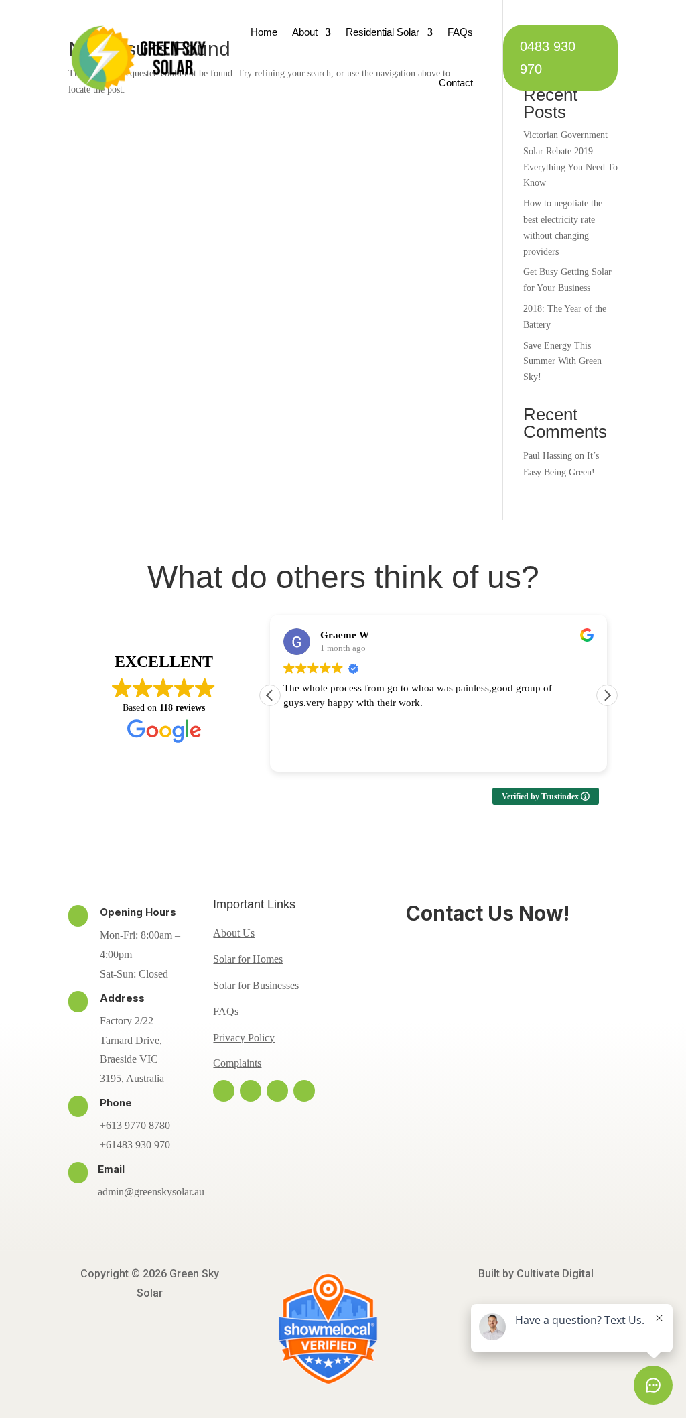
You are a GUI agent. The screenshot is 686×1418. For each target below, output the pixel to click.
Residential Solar (382, 32)
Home (264, 32)
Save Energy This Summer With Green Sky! (562, 362)
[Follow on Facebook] (223, 1091)
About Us (234, 933)
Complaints (237, 1063)
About (305, 32)
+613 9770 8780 (135, 1125)
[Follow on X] (277, 1091)
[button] (607, 695)
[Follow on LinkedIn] (304, 1091)
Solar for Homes (248, 959)
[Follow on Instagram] (250, 1091)
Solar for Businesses (256, 985)
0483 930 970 (547, 57)
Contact (456, 82)
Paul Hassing (547, 456)
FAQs (460, 32)
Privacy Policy (244, 1037)
